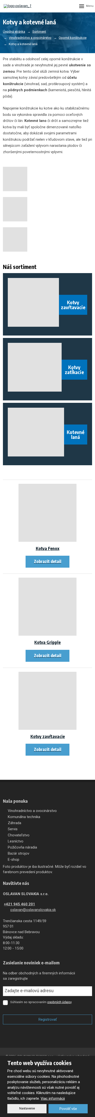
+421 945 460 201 (19, 904)
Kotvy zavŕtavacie (47, 736)
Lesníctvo (15, 841)
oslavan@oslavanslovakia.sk (33, 910)
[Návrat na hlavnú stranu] (18, 6)
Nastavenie (27, 1108)
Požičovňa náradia (22, 847)
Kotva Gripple (47, 642)
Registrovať (47, 1019)
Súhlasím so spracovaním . (41, 1002)
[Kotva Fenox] (47, 513)
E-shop (13, 859)
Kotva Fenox (47, 548)
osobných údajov (59, 1002)
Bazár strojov (18, 853)
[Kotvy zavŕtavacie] (47, 701)
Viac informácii (53, 1098)
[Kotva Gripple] (47, 607)
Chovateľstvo (18, 835)
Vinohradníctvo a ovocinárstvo (32, 811)
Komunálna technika (24, 817)
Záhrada (14, 823)
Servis (13, 829)
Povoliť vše (68, 1109)
